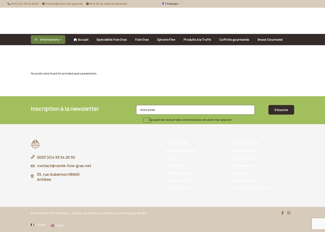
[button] (168, 4)
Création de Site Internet (87, 213)
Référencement (116, 213)
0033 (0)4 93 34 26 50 (25, 3)
